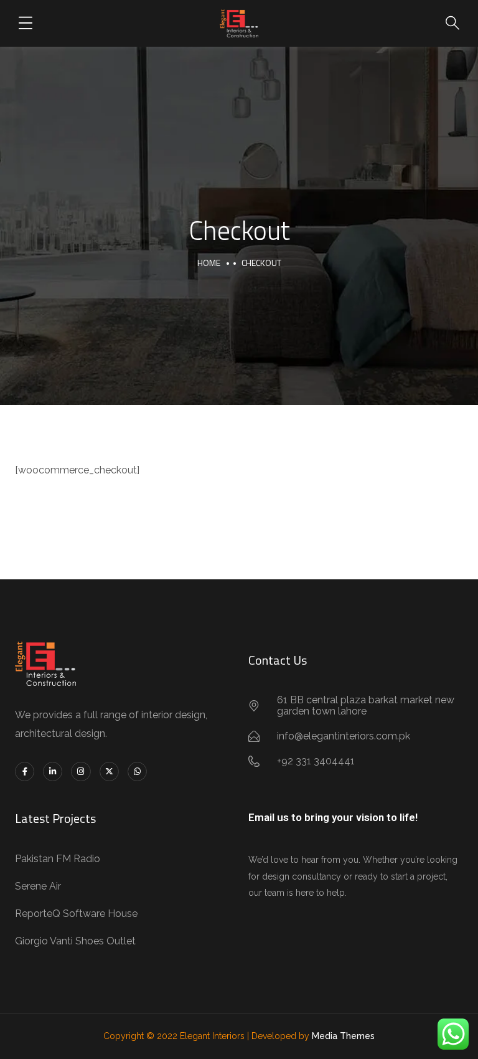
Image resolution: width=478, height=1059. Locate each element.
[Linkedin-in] (52, 771)
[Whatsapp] (137, 771)
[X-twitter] (109, 771)
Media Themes (343, 1036)
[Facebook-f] (24, 771)
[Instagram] (80, 771)
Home (208, 262)
